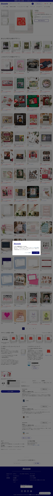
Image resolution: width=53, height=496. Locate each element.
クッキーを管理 (28, 252)
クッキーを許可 (36, 252)
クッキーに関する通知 (34, 247)
